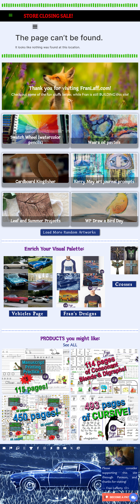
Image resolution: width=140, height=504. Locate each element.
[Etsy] (25, 448)
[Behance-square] (58, 448)
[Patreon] (11, 448)
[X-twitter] (72, 448)
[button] (10, 15)
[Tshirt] (31, 448)
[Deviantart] (52, 448)
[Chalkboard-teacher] (18, 448)
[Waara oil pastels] (104, 129)
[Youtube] (65, 448)
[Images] (78, 448)
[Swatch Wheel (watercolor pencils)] (36, 129)
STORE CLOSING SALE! (48, 16)
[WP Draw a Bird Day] (104, 207)
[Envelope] (4, 448)
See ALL (70, 345)
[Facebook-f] (38, 448)
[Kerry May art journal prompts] (104, 168)
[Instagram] (45, 448)
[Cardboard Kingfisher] (36, 168)
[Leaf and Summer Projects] (36, 207)
